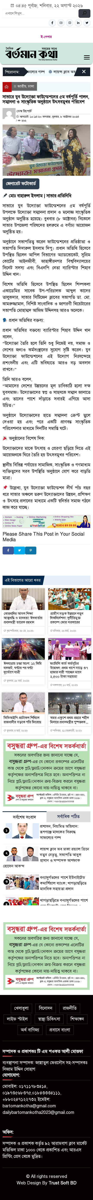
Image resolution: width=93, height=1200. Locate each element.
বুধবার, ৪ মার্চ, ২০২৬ (16, 730)
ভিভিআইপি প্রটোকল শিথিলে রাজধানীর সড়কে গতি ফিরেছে (23, 720)
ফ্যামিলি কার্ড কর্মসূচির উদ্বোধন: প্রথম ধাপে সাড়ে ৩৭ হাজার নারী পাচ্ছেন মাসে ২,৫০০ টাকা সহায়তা (69, 670)
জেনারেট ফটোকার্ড (21, 183)
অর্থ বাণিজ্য (30, 1030)
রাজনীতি (70, 1008)
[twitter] (86, 22)
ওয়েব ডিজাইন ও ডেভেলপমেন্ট (43, 561)
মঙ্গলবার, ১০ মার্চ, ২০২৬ (65, 685)
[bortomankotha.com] (31, 53)
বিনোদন (45, 1008)
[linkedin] (78, 22)
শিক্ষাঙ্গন (77, 1019)
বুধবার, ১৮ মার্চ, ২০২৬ (17, 680)
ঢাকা (31, 86)
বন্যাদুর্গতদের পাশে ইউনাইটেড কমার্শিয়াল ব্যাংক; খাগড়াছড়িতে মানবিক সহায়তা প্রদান (63, 883)
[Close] (80, 73)
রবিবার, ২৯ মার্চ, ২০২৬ (64, 630)
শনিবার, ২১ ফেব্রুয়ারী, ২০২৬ (67, 730)
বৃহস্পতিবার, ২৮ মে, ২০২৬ (19, 630)
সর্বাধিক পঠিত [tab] (68, 816)
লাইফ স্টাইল (17, 1019)
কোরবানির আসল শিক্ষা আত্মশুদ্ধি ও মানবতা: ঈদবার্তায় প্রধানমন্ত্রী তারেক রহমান (23, 618)
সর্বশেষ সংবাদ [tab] (24, 817)
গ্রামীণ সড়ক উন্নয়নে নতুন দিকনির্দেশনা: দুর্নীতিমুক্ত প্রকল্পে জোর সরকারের (66, 618)
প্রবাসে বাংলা (60, 1030)
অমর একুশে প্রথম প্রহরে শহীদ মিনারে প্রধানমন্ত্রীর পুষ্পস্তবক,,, (69, 720)
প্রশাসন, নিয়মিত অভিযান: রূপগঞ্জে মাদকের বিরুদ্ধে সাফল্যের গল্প (59, 832)
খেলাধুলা (21, 1008)
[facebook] (52, 22)
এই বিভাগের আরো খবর (23, 580)
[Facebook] (8, 550)
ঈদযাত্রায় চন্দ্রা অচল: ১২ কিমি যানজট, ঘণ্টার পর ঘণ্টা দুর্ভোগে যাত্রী (23, 667)
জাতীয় (22, 86)
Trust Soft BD (63, 1183)
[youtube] (61, 22)
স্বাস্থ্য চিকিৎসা (49, 1019)
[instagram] (69, 22)
